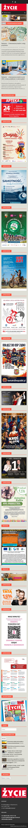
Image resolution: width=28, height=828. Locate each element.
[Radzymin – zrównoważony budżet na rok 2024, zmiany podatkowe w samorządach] (14, 67)
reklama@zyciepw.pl (6, 819)
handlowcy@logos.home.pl (12, 817)
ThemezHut (12, 824)
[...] (24, 55)
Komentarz (23, 47)
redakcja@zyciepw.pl (10, 808)
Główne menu (7, 12)
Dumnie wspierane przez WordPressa (18, 826)
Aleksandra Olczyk (14, 47)
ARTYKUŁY (4, 738)
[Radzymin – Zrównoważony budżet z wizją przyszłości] (14, 34)
